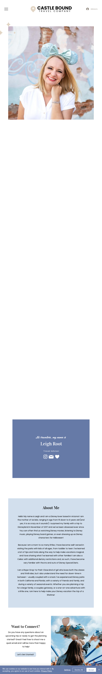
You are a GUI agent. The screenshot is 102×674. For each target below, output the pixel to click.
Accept (91, 670)
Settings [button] (67, 670)
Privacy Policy (46, 671)
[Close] (99, 670)
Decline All (79, 670)
